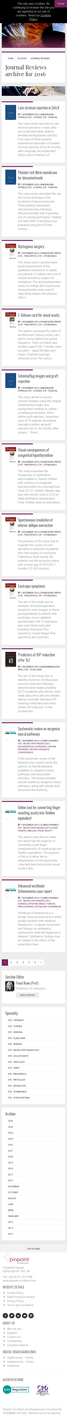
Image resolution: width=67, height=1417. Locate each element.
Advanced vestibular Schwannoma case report (35, 888)
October (13, 1192)
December (13, 1186)
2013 (10, 1234)
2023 (10, 1139)
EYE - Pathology (16, 1080)
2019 (10, 1162)
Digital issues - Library (20, 1357)
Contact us (13, 1337)
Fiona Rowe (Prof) (27, 983)
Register (12, 1332)
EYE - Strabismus (47, 256)
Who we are (14, 1328)
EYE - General (50, 117)
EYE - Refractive (17, 1086)
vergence (43, 749)
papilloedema (25, 906)
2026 (10, 1121)
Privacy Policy (15, 1301)
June (10, 1204)
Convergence (25, 752)
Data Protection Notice (21, 1297)
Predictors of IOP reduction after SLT (36, 657)
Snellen (31, 831)
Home (11, 58)
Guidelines (13, 1365)
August (12, 1198)
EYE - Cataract (16, 1020)
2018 (10, 1168)
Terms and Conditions (20, 1305)
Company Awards (17, 1345)
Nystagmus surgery (31, 246)
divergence (40, 746)
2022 (10, 1145)
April (11, 1210)
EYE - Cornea (35, 117)
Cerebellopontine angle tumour (36, 904)
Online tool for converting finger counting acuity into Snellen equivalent (39, 812)
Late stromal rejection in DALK (38, 107)
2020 (10, 1156)
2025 (10, 1127)
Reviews (22, 58)
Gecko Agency (52, 1413)
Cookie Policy (15, 1292)
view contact (27, 995)
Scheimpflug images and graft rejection (38, 378)
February (13, 1216)
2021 (10, 1151)
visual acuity (44, 831)
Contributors (14, 1341)
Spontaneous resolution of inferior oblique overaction (35, 522)
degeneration (25, 746)
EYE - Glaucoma (33, 669)
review (33, 749)
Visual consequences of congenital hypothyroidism (35, 452)
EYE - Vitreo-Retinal (19, 1098)
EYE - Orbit (14, 1068)
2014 (10, 1228)
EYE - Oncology (16, 1062)
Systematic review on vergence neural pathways (39, 731)
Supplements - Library (20, 1361)
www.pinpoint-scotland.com (19, 1280)
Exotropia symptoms (31, 586)
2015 (10, 1222)
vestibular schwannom (47, 906)
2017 (10, 1174)
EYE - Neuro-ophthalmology (33, 743)
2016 (10, 1180)
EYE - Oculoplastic (18, 1056)
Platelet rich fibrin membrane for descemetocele (37, 174)
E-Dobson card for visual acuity (38, 315)
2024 (10, 1133)
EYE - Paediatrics (28, 256)
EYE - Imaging (15, 1044)
